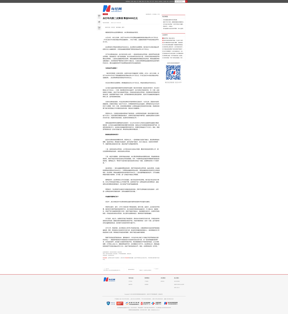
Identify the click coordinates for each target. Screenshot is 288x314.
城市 (168, 1)
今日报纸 (105, 14)
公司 (137, 1)
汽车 (151, 1)
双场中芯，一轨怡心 (168, 26)
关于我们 (130, 281)
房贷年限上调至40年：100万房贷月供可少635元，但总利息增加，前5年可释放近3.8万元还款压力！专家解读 (174, 46)
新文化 (156, 1)
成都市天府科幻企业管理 (179, 284)
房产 (153, 1)
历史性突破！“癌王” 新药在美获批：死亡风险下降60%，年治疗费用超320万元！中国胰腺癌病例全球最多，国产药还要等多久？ (174, 57)
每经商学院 (172, 1)
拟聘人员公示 (177, 287)
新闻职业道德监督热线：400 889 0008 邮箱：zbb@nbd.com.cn (144, 309)
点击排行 (165, 35)
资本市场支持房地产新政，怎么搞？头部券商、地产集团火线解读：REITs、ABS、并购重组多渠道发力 (174, 40)
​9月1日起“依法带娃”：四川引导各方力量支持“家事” (173, 24)
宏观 (132, 1)
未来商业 (160, 1)
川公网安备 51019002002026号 (163, 307)
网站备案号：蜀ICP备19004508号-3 (147, 307)
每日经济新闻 (177, 281)
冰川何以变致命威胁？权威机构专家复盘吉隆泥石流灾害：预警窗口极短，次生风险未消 (174, 44)
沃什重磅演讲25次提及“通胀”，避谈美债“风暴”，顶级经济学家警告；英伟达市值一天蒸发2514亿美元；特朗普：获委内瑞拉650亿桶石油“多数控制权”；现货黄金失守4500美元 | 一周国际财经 (174, 42)
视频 (140, 1)
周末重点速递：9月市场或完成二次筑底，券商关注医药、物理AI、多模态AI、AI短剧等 (174, 55)
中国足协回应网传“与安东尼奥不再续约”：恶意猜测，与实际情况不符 (174, 49)
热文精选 (165, 16)
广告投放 (146, 281)
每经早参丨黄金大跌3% (169, 38)
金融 (135, 1)
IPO (145, 1)
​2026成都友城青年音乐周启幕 (170, 19)
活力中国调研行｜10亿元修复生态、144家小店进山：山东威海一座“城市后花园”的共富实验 (174, 51)
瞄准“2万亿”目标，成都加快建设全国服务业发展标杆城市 (173, 22)
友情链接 (146, 284)
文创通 (164, 1)
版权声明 (130, 284)
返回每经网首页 (131, 269)
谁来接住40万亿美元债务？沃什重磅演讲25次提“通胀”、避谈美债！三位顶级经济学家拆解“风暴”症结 (174, 53)
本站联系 (127, 257)
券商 (143, 1)
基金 (148, 1)
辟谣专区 (162, 281)
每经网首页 (128, 1)
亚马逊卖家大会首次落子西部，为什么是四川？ (173, 28)
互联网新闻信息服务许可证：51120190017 (127, 307)
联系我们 (147, 278)
